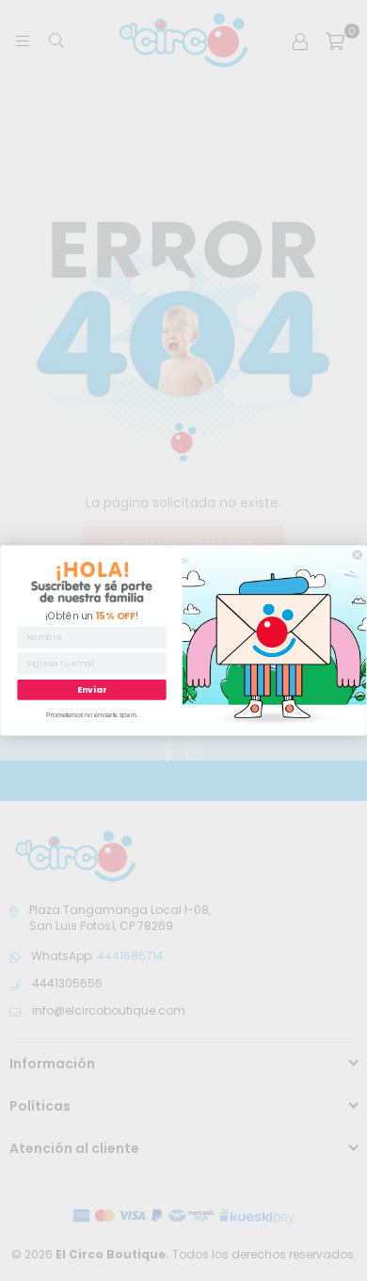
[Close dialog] (357, 555)
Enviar (91, 689)
